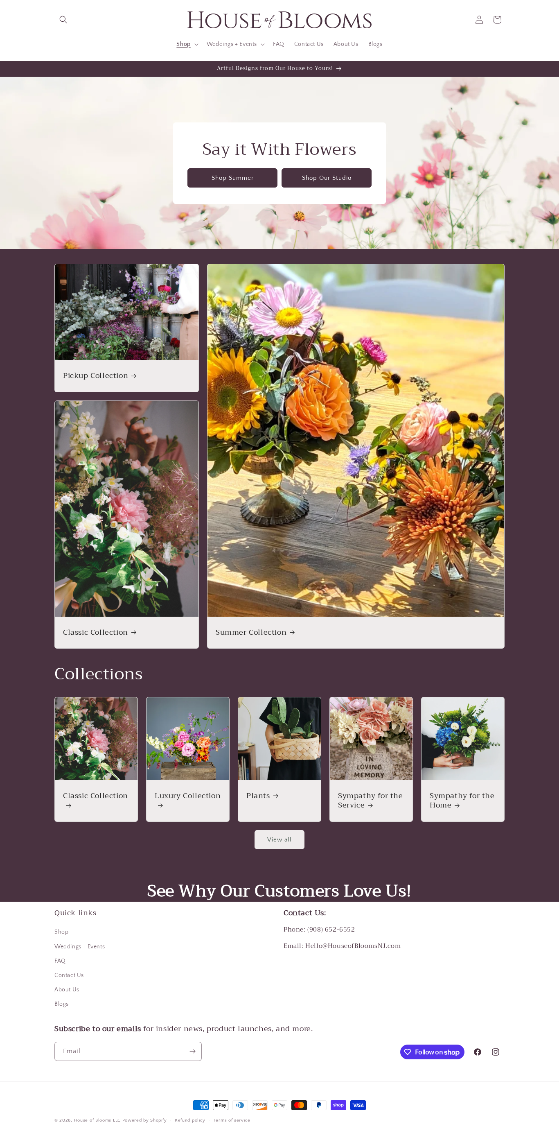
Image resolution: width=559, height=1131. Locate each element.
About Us (66, 989)
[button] (63, 20)
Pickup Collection (95, 375)
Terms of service (232, 1120)
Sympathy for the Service (370, 800)
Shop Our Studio (327, 177)
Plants (258, 796)
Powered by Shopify (144, 1120)
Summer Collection (251, 632)
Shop (61, 932)
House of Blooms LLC (97, 1120)
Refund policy (190, 1120)
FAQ (60, 961)
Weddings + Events (79, 946)
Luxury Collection (188, 796)
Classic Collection (95, 632)
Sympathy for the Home (462, 800)
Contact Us (69, 975)
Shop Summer (233, 177)
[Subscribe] (192, 1051)
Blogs (61, 1004)
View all (279, 839)
